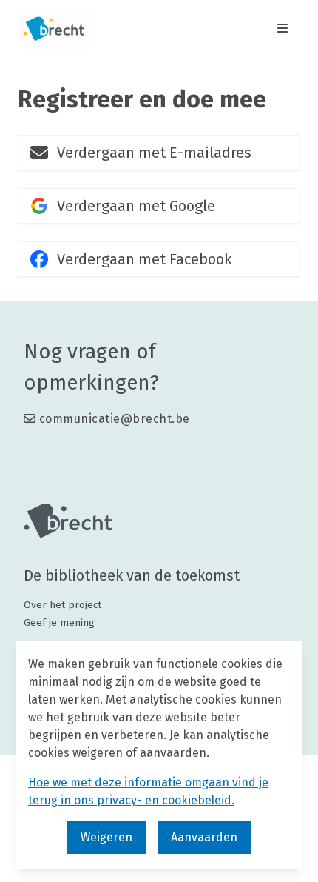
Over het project (62, 604)
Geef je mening (59, 622)
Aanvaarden (204, 837)
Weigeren (106, 837)
